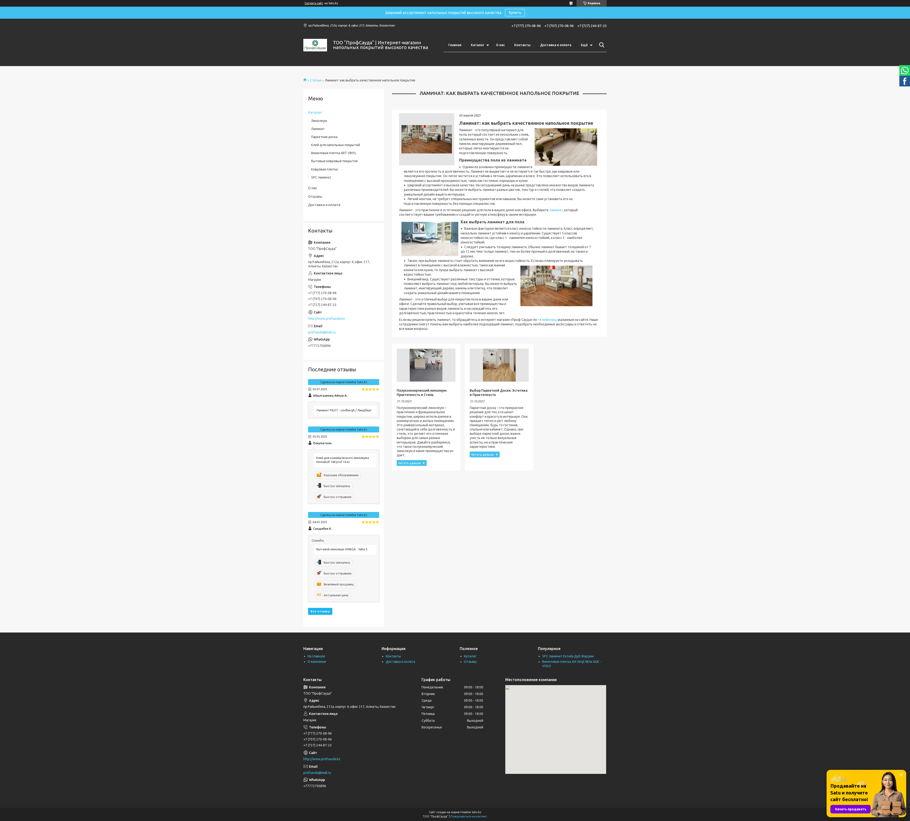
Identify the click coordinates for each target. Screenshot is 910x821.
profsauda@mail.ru (322, 332)
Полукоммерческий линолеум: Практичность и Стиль (422, 393)
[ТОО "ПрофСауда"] (315, 45)
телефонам (547, 320)
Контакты (522, 45)
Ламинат (318, 129)
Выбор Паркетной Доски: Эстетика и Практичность (499, 393)
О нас (500, 45)
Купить (515, 12)
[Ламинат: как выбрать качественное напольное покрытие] (426, 139)
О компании (317, 662)
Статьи (315, 80)
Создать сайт (314, 3)
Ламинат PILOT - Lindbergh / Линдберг (344, 410)
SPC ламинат (321, 177)
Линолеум (319, 121)
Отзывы (315, 196)
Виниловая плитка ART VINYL (333, 153)
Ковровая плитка (324, 169)
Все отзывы (320, 611)
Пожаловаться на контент (468, 816)
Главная (454, 45)
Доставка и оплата (555, 45)
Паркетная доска (324, 137)
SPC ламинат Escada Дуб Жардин (568, 656)
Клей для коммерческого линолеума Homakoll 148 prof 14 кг (342, 459)
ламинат (556, 210)
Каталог (477, 45)
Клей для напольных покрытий (335, 145)
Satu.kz (476, 812)
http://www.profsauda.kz (326, 318)
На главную (316, 656)
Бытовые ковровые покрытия (334, 161)
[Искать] (601, 45)
